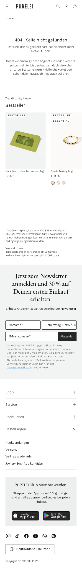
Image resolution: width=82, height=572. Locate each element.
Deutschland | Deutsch (33, 549)
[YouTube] (35, 536)
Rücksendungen (17, 443)
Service (11, 404)
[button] (58, 6)
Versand (11, 450)
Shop (9, 392)
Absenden (67, 336)
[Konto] (66, 6)
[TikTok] (17, 536)
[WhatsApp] (44, 536)
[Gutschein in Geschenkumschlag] (25, 140)
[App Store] (25, 515)
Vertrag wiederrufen (19, 456)
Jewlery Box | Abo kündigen (24, 463)
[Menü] (7, 6)
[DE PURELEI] (24, 6)
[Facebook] (26, 536)
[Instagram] (8, 536)
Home (9, 18)
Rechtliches (14, 417)
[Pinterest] (53, 536)
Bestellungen (15, 429)
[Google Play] (56, 515)
